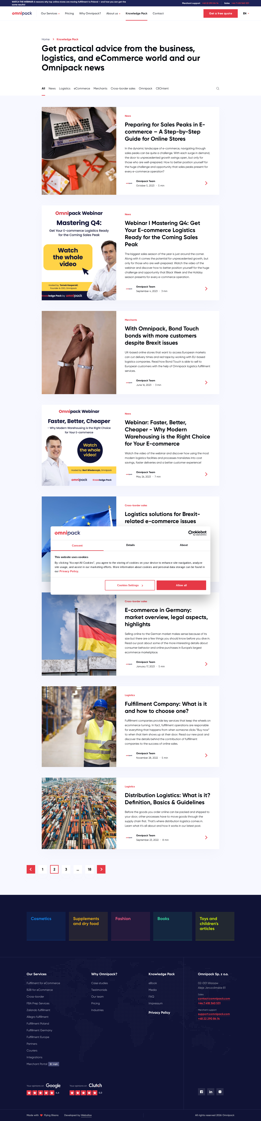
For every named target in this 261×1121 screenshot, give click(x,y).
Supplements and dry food (86, 921)
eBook (153, 983)
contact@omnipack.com (214, 998)
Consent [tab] (77, 545)
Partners (32, 1043)
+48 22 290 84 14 (210, 3)
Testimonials (99, 990)
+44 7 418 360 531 (240, 3)
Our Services (49, 13)
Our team (97, 996)
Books (163, 918)
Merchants (100, 88)
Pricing (69, 13)
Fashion (123, 918)
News (52, 88)
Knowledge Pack (136, 13)
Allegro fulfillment (37, 1016)
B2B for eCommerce (40, 990)
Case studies (99, 983)
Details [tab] (130, 544)
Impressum (156, 1003)
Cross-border (35, 996)
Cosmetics (41, 918)
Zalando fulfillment (38, 1010)
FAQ (151, 996)
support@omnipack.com (214, 1014)
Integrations (34, 1057)
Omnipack (145, 88)
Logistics (64, 88)
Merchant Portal (42, 1064)
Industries (97, 1010)
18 (89, 869)
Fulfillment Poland (38, 1023)
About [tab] (184, 544)
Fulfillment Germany (39, 1030)
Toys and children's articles (209, 923)
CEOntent (162, 88)
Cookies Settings (128, 585)
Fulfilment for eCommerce (43, 983)
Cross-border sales (123, 88)
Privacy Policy (68, 571)
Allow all (181, 585)
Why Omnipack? (90, 13)
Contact (158, 13)
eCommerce (82, 88)
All (43, 88)
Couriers (32, 1050)
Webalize (86, 1115)
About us (112, 13)
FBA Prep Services (38, 1003)
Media (153, 990)
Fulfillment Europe (38, 1037)
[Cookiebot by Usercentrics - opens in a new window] (190, 533)
